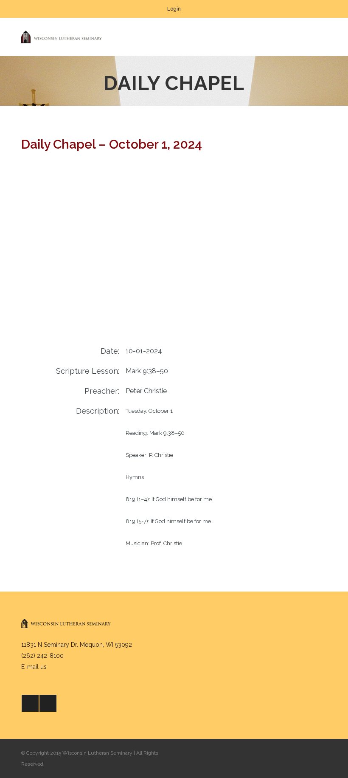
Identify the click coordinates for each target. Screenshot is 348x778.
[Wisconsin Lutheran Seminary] (61, 37)
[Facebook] (30, 703)
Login (174, 9)
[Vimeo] (47, 703)
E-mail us (34, 666)
